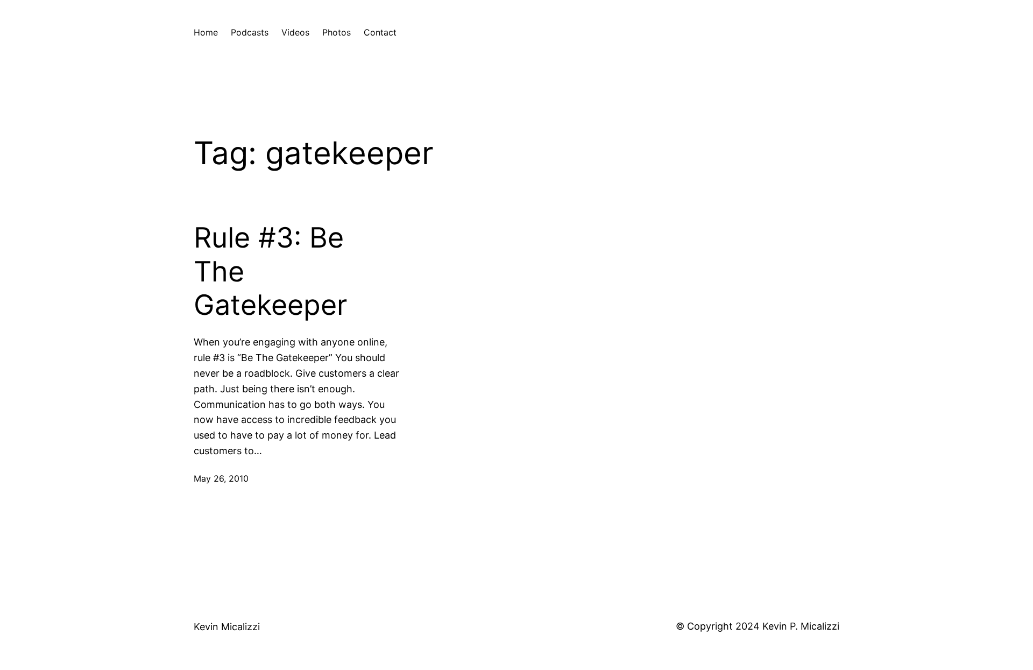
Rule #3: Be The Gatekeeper (270, 271)
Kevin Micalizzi (227, 626)
